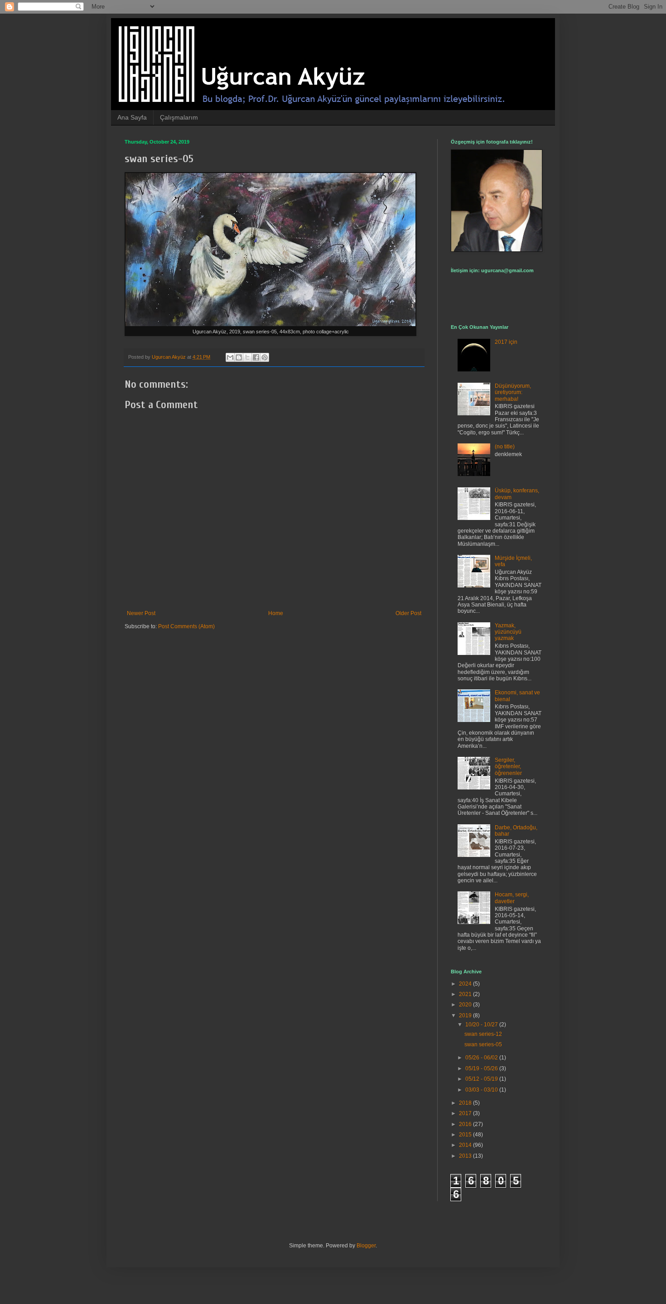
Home (275, 613)
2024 (466, 984)
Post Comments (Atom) (186, 626)
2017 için (506, 342)
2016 (466, 1124)
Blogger (366, 1245)
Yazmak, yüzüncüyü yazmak (508, 632)
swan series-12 (483, 1034)
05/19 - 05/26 (482, 1068)
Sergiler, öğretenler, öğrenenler (508, 766)
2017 (466, 1113)
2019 (466, 1015)
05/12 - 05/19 (482, 1079)
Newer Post (141, 613)
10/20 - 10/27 (482, 1024)
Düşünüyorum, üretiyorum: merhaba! (513, 392)
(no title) (505, 446)
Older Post (408, 613)
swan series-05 (483, 1044)
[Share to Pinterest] (264, 357)
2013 (466, 1156)
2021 (466, 994)
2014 (466, 1145)
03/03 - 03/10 (482, 1090)
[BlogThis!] (238, 357)
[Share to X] (247, 357)
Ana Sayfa (132, 117)
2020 (466, 1004)
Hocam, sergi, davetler (512, 897)
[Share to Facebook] (256, 357)
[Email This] (230, 357)
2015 (466, 1134)
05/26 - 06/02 (482, 1057)
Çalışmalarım (179, 117)
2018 (466, 1103)
